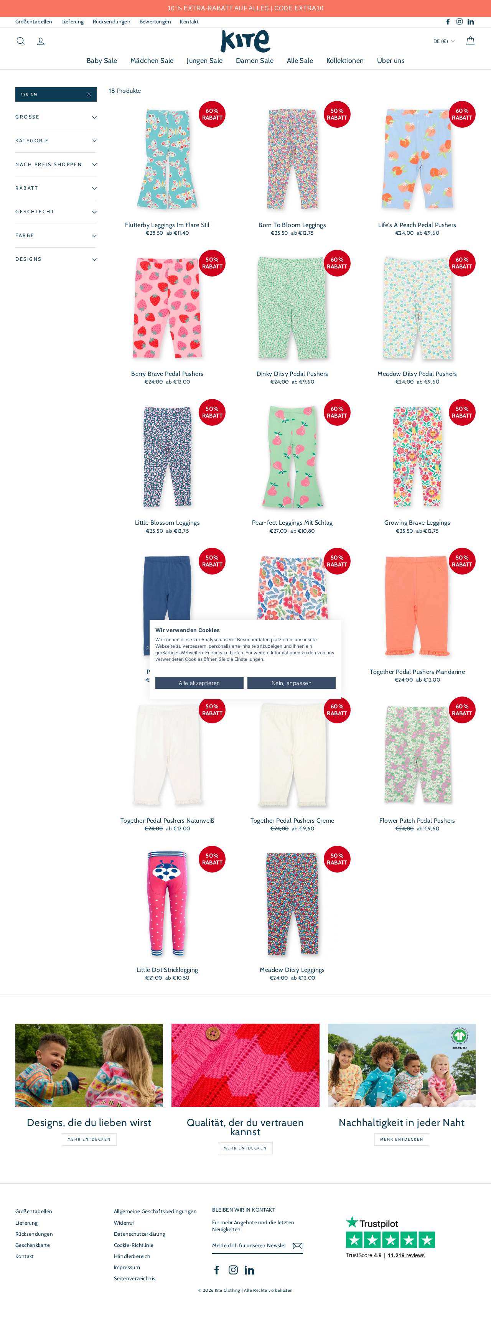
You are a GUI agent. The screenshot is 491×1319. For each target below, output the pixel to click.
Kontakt (189, 21)
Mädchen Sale (152, 60)
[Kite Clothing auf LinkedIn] (249, 1270)
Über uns (390, 60)
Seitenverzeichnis (135, 1278)
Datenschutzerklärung (140, 1234)
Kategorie (32, 140)
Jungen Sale (204, 60)
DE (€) (441, 41)
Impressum (127, 1267)
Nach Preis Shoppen (48, 164)
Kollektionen (345, 60)
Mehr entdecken (89, 1139)
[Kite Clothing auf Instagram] (233, 1270)
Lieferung (72, 21)
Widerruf (124, 1223)
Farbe (25, 236)
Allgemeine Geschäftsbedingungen (155, 1211)
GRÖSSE (27, 117)
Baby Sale (102, 60)
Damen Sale (255, 60)
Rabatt (26, 188)
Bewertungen (155, 21)
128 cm (29, 94)
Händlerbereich (132, 1256)
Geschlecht (35, 212)
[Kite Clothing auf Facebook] (216, 1270)
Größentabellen (34, 21)
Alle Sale (300, 60)
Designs (28, 259)
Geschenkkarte (32, 1245)
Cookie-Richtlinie (134, 1245)
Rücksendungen (111, 21)
